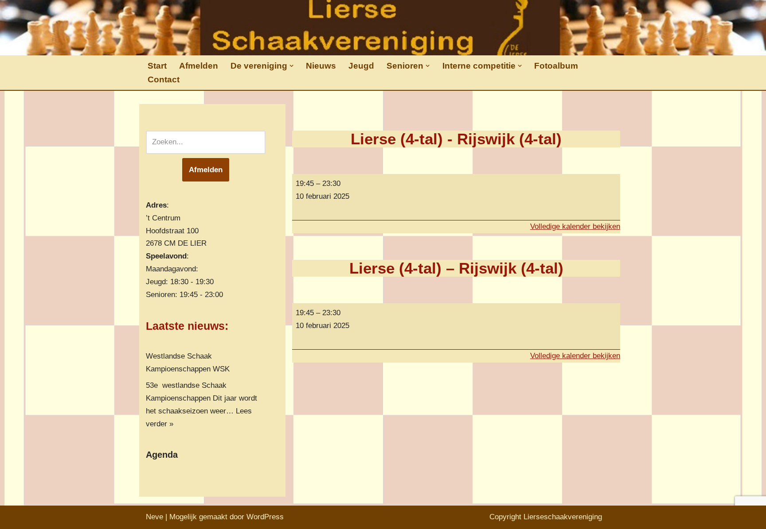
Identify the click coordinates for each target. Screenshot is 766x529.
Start (157, 65)
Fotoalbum (556, 65)
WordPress (265, 517)
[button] (291, 66)
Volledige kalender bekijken (575, 226)
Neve (154, 517)
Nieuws (321, 65)
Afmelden (198, 65)
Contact (164, 79)
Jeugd (361, 65)
